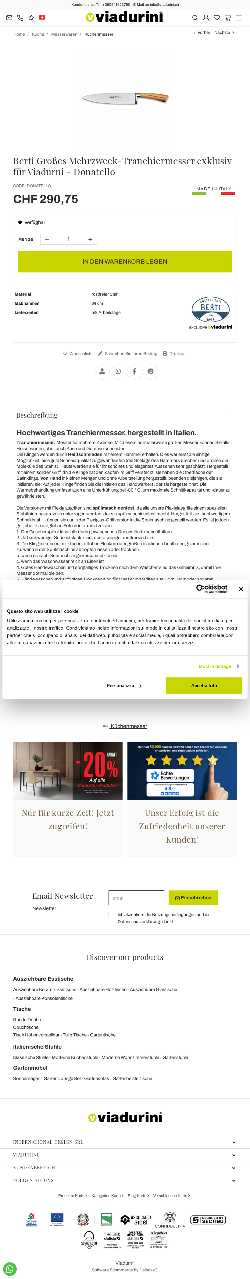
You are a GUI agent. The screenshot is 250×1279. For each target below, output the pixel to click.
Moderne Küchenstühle (75, 1057)
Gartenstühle (175, 1057)
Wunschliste (81, 353)
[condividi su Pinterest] (150, 372)
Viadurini (26, 1155)
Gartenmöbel (30, 1068)
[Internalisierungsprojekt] (69, 1219)
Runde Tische (27, 1019)
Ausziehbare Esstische (43, 979)
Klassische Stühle (30, 1057)
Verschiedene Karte (170, 1196)
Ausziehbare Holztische (103, 989)
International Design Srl (48, 1142)
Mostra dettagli (215, 666)
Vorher (204, 32)
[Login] (206, 17)
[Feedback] (31, 17)
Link (168, 921)
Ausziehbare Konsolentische (44, 998)
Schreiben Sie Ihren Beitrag (130, 353)
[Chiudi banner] (241, 589)
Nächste (222, 32)
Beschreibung (37, 415)
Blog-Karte (137, 1196)
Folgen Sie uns (33, 1180)
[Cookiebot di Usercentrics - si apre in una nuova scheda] (200, 588)
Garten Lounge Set (62, 1078)
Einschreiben (196, 897)
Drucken (177, 353)
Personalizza (120, 685)
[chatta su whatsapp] (10, 1269)
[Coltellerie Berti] (211, 313)
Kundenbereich (34, 1167)
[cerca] (195, 17)
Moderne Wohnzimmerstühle (130, 1057)
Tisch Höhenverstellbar (36, 1034)
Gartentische (103, 1034)
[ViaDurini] (124, 16)
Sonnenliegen (26, 1078)
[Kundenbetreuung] (20, 17)
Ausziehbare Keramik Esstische (44, 989)
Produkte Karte (71, 1196)
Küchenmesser (128, 726)
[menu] (239, 17)
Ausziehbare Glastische (153, 989)
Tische (22, 1009)
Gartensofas (96, 1078)
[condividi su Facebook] (134, 372)
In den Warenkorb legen (125, 261)
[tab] (125, 415)
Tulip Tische (75, 1034)
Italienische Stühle (37, 1047)
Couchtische (25, 1027)
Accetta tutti (204, 685)
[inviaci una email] (9, 17)
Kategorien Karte (106, 1196)
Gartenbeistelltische (132, 1078)
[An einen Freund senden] (102, 372)
